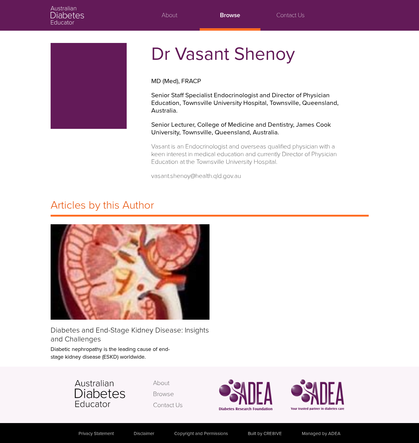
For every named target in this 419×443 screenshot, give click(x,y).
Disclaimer (144, 433)
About (169, 15)
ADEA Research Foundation (245, 394)
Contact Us (290, 15)
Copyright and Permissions (201, 433)
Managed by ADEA (321, 433)
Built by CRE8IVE (265, 433)
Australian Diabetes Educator (90, 15)
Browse (230, 15)
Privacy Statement (96, 433)
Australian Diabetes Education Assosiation (317, 394)
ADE (113, 393)
